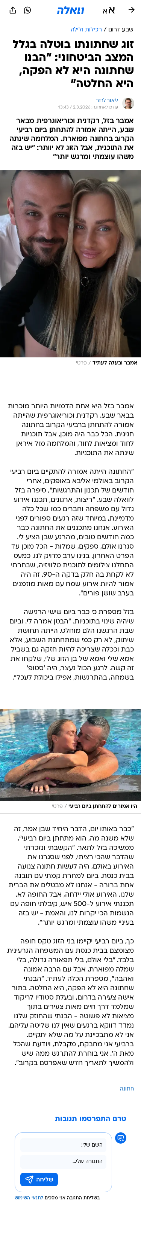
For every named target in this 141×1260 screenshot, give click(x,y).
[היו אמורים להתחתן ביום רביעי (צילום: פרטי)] (70, 761)
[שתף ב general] (13, 10)
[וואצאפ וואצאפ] (27, 10)
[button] (109, 10)
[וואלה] (70, 10)
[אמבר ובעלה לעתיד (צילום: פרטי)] (70, 270)
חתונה (127, 1089)
